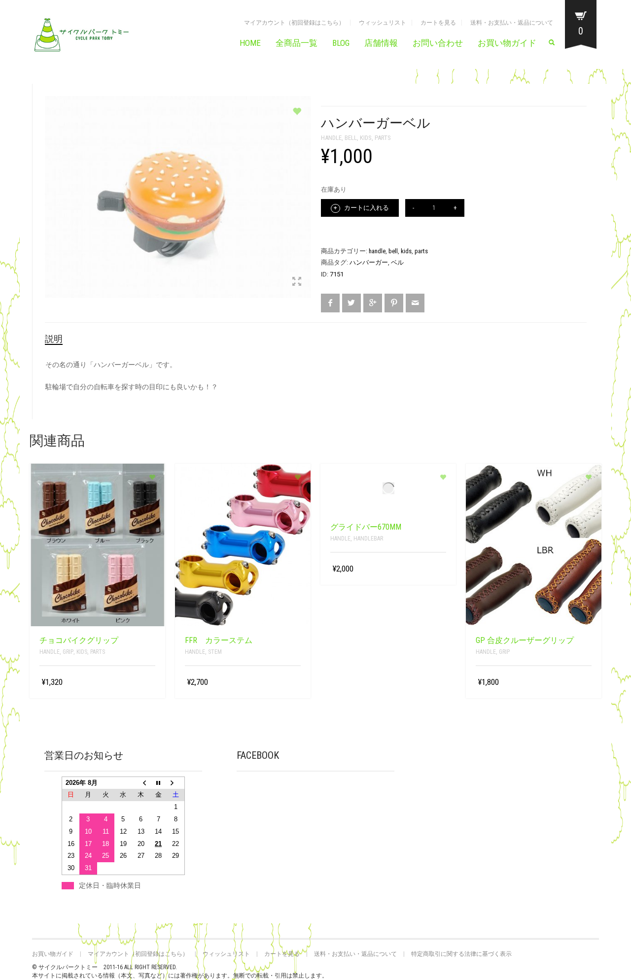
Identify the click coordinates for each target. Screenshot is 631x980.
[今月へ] (158, 783)
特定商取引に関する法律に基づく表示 (461, 953)
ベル (397, 262)
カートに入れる (366, 207)
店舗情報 (381, 43)
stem (215, 651)
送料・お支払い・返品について (511, 22)
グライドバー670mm (365, 527)
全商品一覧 (296, 43)
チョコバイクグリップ (78, 640)
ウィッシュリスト (382, 22)
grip (68, 651)
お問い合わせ (438, 43)
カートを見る (438, 22)
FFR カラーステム (218, 640)
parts (383, 137)
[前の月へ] (141, 783)
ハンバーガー (369, 262)
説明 (54, 339)
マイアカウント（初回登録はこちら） (294, 22)
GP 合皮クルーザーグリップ (525, 640)
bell (351, 137)
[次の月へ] (176, 783)
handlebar (368, 538)
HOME (250, 43)
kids (366, 137)
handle (331, 137)
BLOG (341, 43)
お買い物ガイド (507, 43)
